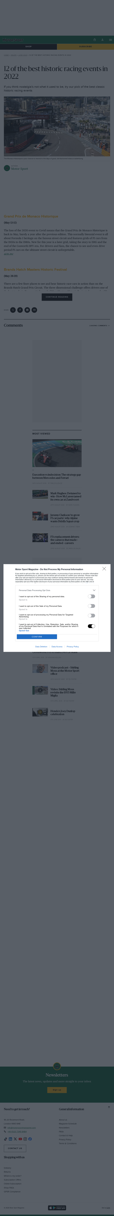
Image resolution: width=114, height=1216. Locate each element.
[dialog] (57, 608)
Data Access (57, 646)
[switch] (91, 596)
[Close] (105, 569)
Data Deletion (41, 646)
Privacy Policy (73, 646)
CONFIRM (37, 637)
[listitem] (57, 590)
